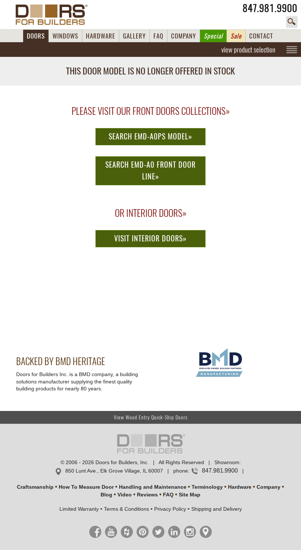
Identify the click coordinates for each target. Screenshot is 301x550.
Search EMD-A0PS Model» (150, 136)
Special (213, 36)
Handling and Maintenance (152, 487)
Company (268, 487)
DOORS (36, 36)
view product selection (248, 49)
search (291, 22)
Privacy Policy (170, 509)
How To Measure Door (86, 487)
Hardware (239, 487)
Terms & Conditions (126, 509)
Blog (106, 495)
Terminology (207, 487)
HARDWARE (100, 36)
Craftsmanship (35, 487)
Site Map (189, 495)
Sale (236, 36)
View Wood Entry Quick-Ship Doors (151, 417)
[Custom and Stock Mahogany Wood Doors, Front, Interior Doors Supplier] (54, 14)
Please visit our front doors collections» (151, 111)
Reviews (147, 495)
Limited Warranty (79, 509)
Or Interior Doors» (150, 213)
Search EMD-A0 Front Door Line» (150, 171)
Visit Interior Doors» (150, 238)
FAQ (158, 36)
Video (124, 495)
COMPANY (183, 36)
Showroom (226, 462)
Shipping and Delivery (216, 509)
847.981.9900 (270, 8)
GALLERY (134, 36)
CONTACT (261, 36)
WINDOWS (65, 36)
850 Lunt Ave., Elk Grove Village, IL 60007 (114, 471)
